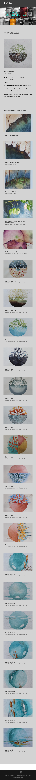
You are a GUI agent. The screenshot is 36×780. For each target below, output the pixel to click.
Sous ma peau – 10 (10, 310)
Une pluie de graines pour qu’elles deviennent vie (15, 222)
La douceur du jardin (11, 252)
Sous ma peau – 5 (10, 428)
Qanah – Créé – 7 (10, 574)
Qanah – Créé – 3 (10, 691)
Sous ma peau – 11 (10, 281)
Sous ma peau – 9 (10, 340)
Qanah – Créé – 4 (10, 662)
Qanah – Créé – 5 (10, 633)
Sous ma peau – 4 (10, 457)
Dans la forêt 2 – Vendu (12, 163)
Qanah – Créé (9, 750)
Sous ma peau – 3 (10, 486)
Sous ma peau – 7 (10, 398)
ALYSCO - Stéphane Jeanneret (18, 775)
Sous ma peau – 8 (10, 369)
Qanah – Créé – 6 (10, 603)
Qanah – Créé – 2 (10, 721)
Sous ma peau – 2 (10, 516)
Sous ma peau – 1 (10, 545)
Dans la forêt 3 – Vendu (12, 192)
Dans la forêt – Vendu (11, 135)
